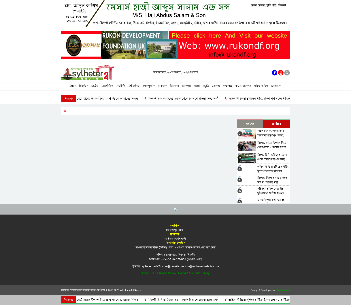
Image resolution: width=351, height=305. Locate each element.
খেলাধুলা (147, 86)
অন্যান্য (274, 86)
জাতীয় (94, 86)
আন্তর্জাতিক (107, 86)
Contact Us (185, 273)
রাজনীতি (120, 86)
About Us (148, 273)
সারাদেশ (162, 86)
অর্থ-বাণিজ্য (134, 86)
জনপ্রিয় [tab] (276, 124)
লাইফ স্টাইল (261, 86)
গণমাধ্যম (228, 86)
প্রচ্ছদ (73, 86)
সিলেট (82, 86)
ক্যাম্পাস (186, 86)
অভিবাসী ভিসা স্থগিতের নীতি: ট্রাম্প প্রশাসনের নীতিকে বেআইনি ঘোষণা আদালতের (267, 98)
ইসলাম (216, 86)
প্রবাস (197, 86)
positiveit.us (283, 290)
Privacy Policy (166, 273)
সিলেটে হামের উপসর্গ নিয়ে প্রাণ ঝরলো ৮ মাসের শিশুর (96, 98)
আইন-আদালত (243, 86)
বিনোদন (174, 86)
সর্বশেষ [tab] (250, 124)
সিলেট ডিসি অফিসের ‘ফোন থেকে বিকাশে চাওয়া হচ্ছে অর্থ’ (174, 98)
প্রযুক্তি (206, 86)
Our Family (202, 273)
